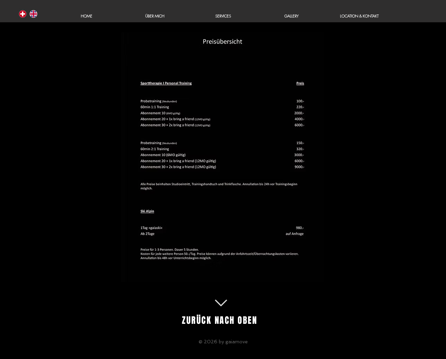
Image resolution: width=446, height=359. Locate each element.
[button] (223, 16)
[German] (22, 14)
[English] (33, 14)
